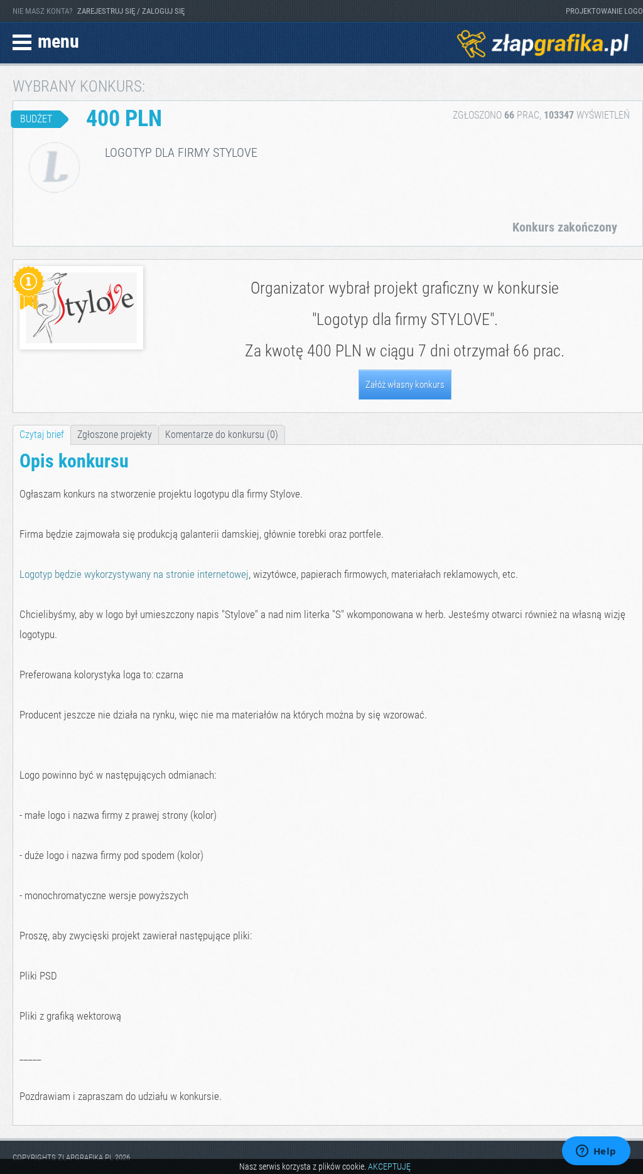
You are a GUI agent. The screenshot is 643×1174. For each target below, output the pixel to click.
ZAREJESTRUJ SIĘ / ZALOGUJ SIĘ (131, 11)
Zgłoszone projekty (114, 434)
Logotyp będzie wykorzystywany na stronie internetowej (134, 574)
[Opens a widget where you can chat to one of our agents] (595, 1152)
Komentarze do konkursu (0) (221, 434)
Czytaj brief (41, 434)
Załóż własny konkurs (405, 384)
